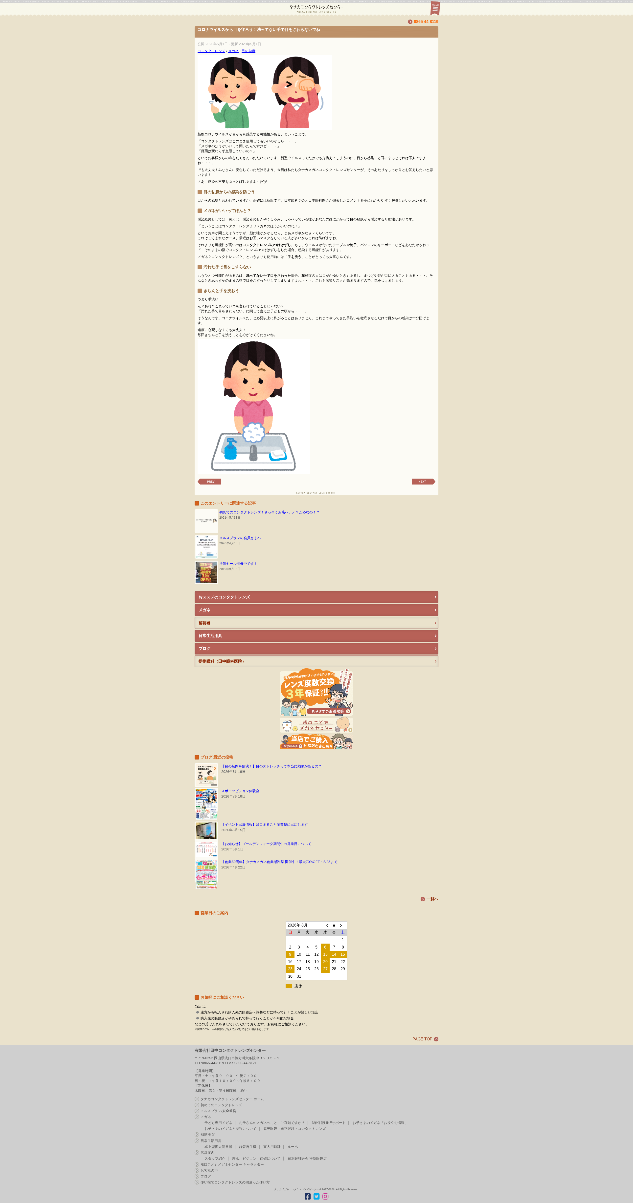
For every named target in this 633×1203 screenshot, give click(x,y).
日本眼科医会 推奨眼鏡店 (307, 1159)
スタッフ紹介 (214, 1159)
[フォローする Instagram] (325, 1196)
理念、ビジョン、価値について (256, 1159)
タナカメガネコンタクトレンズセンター (310, 8)
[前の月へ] (325, 925)
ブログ (206, 1176)
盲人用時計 (272, 1147)
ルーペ (293, 1147)
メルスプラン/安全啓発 (218, 1111)
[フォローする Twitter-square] (316, 1196)
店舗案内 (207, 1153)
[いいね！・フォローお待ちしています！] (307, 1196)
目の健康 (248, 51)
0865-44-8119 (426, 22)
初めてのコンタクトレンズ (221, 1105)
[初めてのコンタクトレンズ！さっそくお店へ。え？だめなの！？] (206, 521)
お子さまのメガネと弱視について (230, 1129)
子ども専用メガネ (218, 1123)
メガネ (233, 51)
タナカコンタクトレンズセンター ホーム (232, 1099)
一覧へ (432, 899)
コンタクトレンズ (211, 51)
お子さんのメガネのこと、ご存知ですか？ (272, 1123)
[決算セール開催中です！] (206, 572)
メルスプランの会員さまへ (240, 538)
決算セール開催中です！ (238, 564)
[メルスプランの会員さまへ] (206, 547)
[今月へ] (334, 925)
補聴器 (206, 1135)
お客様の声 (209, 1170)
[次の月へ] (343, 925)
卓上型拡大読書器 (218, 1147)
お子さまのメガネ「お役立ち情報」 (380, 1123)
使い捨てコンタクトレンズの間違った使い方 (235, 1182)
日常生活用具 (211, 1141)
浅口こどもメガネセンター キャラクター (232, 1164)
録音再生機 (247, 1147)
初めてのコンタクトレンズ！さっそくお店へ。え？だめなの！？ (269, 512)
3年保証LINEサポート (329, 1123)
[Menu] (435, 8)
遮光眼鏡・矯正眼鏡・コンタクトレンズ (294, 1129)
